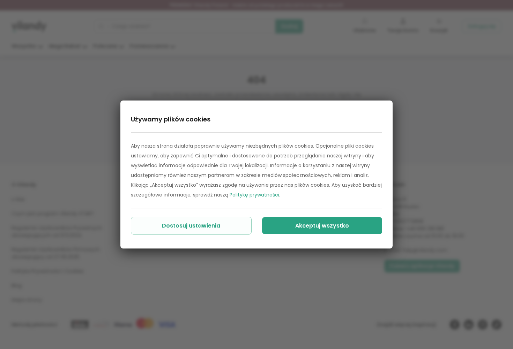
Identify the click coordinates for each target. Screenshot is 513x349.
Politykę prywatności (254, 194)
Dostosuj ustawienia (191, 226)
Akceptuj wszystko (322, 226)
